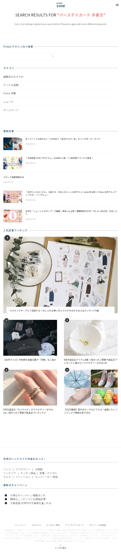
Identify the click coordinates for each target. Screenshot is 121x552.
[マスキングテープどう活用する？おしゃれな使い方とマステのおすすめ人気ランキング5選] (60, 275)
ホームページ (10, 110)
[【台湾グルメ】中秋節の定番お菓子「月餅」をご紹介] (30, 338)
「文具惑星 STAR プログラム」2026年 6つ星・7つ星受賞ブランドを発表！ (59, 158)
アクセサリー (22, 469)
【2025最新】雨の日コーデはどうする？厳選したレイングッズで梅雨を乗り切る (91, 411)
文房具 (39, 469)
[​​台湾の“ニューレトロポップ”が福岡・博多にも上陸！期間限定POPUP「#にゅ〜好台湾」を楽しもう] (12, 216)
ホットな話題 (10, 85)
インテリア (9, 473)
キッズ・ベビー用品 (46, 477)
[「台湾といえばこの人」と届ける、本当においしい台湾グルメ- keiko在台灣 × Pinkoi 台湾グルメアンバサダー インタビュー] (12, 197)
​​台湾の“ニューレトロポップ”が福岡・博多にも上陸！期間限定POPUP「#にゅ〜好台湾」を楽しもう (71, 212)
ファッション (23, 477)
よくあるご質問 (53, 525)
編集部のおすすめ (13, 77)
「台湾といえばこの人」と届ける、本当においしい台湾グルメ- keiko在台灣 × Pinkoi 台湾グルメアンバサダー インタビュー (71, 193)
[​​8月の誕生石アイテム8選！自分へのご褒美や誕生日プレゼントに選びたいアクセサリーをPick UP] (91, 338)
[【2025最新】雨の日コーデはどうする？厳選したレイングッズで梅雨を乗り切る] (91, 388)
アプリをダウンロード (74, 525)
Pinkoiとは (36, 525)
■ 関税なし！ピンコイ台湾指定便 (25, 499)
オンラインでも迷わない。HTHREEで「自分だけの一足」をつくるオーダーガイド (62, 138)
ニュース (8, 102)
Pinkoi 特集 (9, 93)
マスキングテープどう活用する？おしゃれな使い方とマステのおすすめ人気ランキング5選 (54, 310)
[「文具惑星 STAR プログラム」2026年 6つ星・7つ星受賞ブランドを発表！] (12, 163)
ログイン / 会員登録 (97, 525)
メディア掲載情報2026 (13, 177)
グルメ (7, 477)
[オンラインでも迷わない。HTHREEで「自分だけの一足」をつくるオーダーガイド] (12, 143)
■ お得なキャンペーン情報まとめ (25, 495)
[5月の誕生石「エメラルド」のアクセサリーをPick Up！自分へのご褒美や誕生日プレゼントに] (30, 388)
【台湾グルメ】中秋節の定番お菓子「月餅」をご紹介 (29, 359)
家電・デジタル (48, 473)
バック (7, 469)
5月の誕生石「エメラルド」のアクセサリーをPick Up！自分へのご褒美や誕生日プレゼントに (28, 411)
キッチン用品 (28, 473)
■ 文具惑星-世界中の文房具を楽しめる (28, 503)
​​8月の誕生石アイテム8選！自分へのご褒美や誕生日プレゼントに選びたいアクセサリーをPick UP (90, 361)
